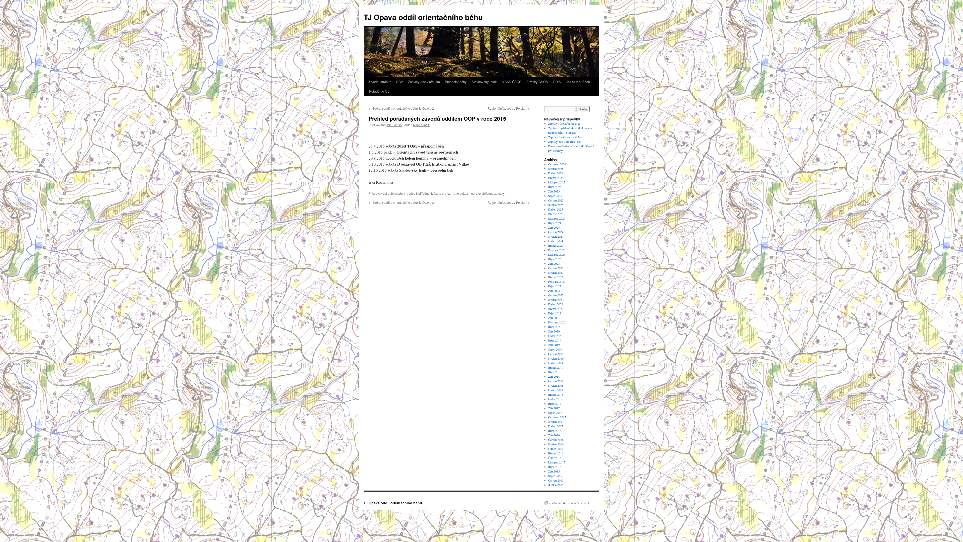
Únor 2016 (554, 458)
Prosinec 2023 (556, 250)
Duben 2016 (555, 449)
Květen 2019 (556, 358)
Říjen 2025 (554, 187)
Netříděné (423, 193)
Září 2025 (554, 191)
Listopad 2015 (556, 462)
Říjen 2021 (554, 313)
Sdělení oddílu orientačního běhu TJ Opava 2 (401, 108)
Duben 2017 (555, 426)
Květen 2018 (556, 385)
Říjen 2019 (554, 340)
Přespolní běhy (456, 81)
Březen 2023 (555, 277)
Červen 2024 (556, 232)
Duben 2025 (555, 209)
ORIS (557, 81)
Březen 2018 (555, 394)
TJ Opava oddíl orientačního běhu (423, 17)
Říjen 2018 (554, 372)
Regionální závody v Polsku (508, 108)
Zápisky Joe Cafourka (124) (565, 137)
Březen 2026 (555, 178)
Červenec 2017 (557, 417)
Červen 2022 (556, 295)
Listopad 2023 (556, 254)
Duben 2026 (555, 173)
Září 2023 (554, 263)
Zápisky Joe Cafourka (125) (565, 123)
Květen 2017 (556, 422)
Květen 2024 (556, 236)
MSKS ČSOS (511, 81)
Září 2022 (554, 291)
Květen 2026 (556, 169)
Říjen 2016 (554, 431)
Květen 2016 (556, 444)
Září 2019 (554, 345)
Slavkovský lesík (484, 81)
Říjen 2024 (554, 223)
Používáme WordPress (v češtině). (569, 503)
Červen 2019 (556, 354)
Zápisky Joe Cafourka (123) (565, 142)
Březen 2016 (555, 453)
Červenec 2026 (557, 164)
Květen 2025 (556, 205)
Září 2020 (554, 331)
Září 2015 (554, 471)
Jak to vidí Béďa (578, 81)
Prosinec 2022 (556, 282)
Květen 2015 (556, 485)
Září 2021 (554, 318)
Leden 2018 (555, 399)
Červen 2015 (556, 480)
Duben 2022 (555, 304)
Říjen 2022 (554, 286)
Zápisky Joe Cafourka (424, 81)
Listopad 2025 (556, 182)
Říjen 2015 (554, 467)
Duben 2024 (555, 241)
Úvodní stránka (380, 81)
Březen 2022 (555, 309)
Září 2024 (554, 227)
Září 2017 (554, 408)
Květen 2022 (556, 300)
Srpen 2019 (555, 349)
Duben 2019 (555, 363)
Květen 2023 (556, 272)
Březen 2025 (555, 214)
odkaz (464, 193)
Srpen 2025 (555, 196)
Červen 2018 (556, 381)
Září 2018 (554, 376)
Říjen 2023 (554, 259)
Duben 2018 (555, 390)
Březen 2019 (555, 367)
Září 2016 (554, 435)
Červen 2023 (556, 268)
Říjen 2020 (554, 327)
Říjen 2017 (554, 403)
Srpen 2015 (555, 476)
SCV (399, 81)
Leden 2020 (555, 336)
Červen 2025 (556, 200)
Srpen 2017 (555, 413)
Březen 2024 (555, 245)
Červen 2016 (556, 440)
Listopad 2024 (556, 218)
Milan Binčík (421, 125)
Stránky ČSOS (537, 81)
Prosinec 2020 (556, 322)
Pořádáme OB (379, 91)
